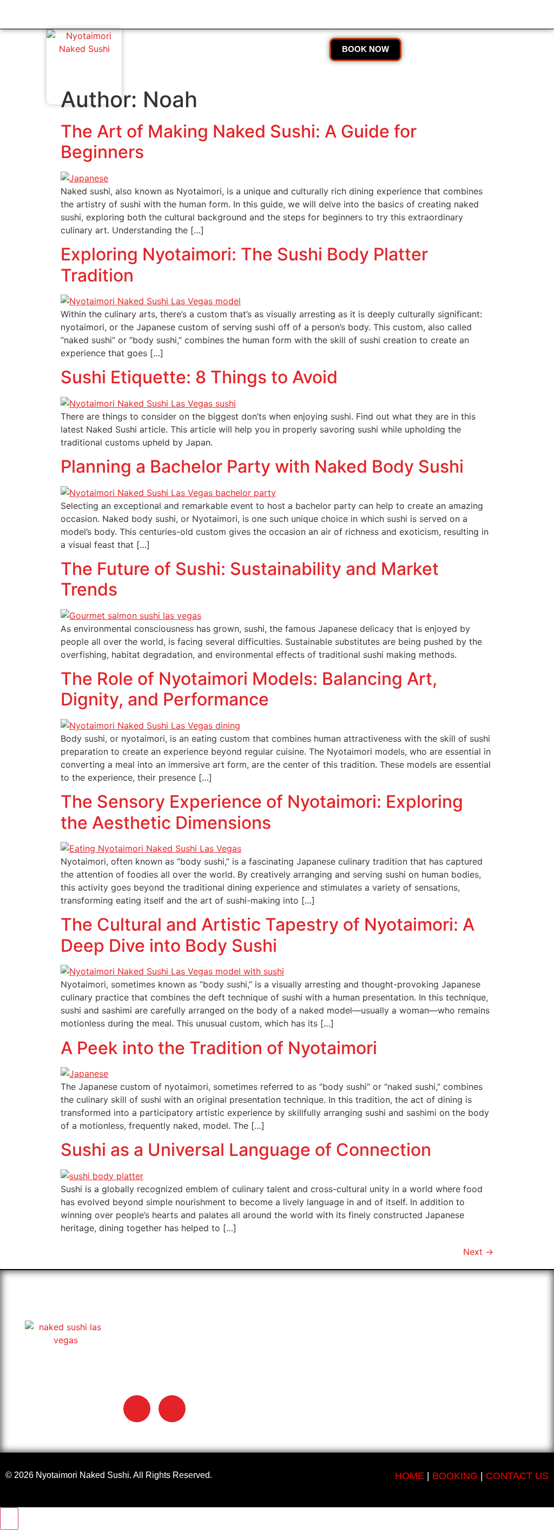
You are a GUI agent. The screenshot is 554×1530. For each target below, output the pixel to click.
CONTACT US (517, 1475)
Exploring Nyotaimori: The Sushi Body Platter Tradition (244, 264)
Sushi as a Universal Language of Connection (246, 1149)
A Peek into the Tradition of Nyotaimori (219, 1047)
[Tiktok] (136, 1408)
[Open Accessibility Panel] (9, 1518)
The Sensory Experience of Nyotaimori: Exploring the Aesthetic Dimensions (262, 812)
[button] (202, 50)
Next (478, 1251)
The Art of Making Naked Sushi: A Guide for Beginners (239, 141)
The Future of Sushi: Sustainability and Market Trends (250, 579)
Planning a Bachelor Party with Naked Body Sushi (262, 466)
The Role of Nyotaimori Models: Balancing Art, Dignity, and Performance (249, 689)
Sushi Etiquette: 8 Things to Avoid (199, 377)
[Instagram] (172, 1408)
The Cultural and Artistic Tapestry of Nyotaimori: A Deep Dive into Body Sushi (267, 935)
